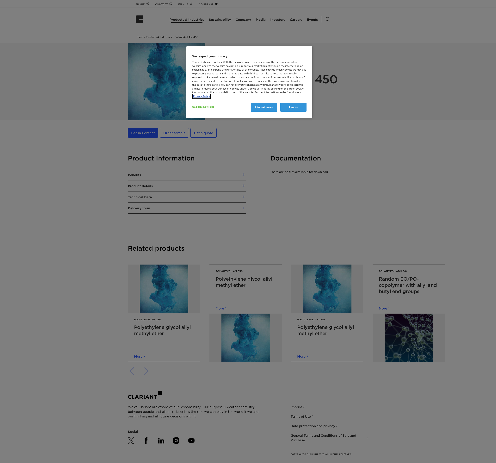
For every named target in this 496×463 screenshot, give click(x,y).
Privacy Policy (201, 96)
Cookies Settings (203, 107)
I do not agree (264, 107)
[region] (249, 82)
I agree (293, 107)
